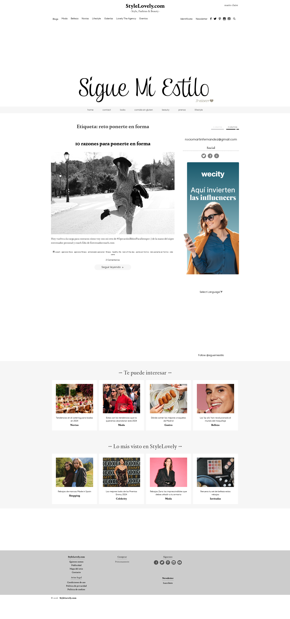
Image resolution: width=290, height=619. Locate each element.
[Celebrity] (121, 486)
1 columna (217, 127)
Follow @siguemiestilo (211, 355)
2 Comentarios (113, 259)
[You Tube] (229, 19)
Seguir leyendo (111, 267)
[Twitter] (215, 19)
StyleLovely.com (145, 6)
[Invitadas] (215, 486)
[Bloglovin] (216, 156)
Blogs (55, 18)
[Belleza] (215, 412)
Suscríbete (168, 583)
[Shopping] (74, 486)
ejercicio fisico (67, 252)
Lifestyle (96, 18)
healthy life (116, 252)
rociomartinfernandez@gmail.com (211, 139)
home (90, 109)
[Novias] (74, 412)
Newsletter (201, 18)
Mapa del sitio (76, 569)
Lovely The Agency (126, 18)
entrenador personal (96, 252)
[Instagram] (224, 19)
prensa (182, 109)
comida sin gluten (143, 109)
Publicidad (76, 565)
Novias (85, 18)
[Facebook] (211, 19)
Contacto (76, 572)
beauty (165, 109)
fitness (108, 252)
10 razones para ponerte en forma (112, 144)
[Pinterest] (220, 19)
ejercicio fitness (80, 252)
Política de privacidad (76, 586)
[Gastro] (168, 412)
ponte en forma (142, 252)
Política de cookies (76, 589)
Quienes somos (76, 562)
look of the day (129, 252)
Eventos (143, 18)
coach (57, 252)
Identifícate (186, 18)
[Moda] (121, 412)
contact (107, 109)
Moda (64, 18)
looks (122, 109)
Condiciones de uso (76, 582)
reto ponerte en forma (159, 252)
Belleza (74, 18)
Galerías (108, 18)
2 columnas (232, 127)
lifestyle (199, 109)
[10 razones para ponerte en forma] (113, 193)
